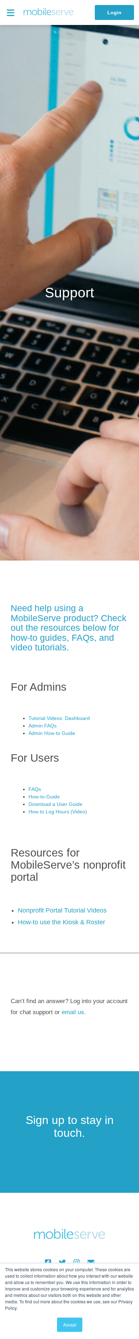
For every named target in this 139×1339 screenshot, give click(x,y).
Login (114, 12)
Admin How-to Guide (52, 733)
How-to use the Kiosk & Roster (61, 922)
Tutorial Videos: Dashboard (59, 718)
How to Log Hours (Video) (58, 811)
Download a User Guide (55, 804)
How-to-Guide (44, 796)
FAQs (35, 789)
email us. (74, 1012)
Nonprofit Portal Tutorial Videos (62, 910)
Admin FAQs (43, 726)
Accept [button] (69, 1325)
